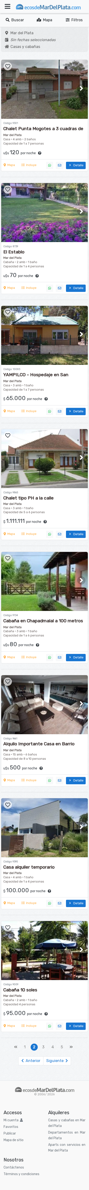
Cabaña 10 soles (20, 990)
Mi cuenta (12, 1120)
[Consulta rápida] (59, 165)
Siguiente (56, 1060)
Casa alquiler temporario (29, 867)
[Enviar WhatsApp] (49, 165)
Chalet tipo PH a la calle (28, 498)
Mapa (46, 20)
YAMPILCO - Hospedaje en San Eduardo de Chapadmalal (35, 377)
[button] (81, 88)
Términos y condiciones (21, 1174)
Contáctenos (14, 1167)
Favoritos (11, 1127)
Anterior (32, 1060)
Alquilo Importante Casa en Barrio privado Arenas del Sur (39, 746)
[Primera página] (15, 1047)
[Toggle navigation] (7, 6)
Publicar (10, 1133)
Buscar (16, 20)
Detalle (78, 165)
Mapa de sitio (13, 1140)
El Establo (13, 252)
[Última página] (71, 1047)
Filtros (76, 20)
